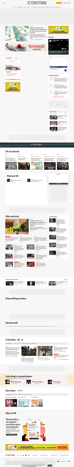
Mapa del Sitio (35, 455)
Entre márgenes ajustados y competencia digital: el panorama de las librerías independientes (49, 159)
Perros (57, 218)
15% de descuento (22, 397)
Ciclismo (21, 236)
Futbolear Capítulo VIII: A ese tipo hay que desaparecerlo (37, 181)
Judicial (56, 77)
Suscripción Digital (54, 455)
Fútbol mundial (38, 262)
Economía (31, 26)
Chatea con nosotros (65, 455)
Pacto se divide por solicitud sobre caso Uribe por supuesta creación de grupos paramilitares (62, 159)
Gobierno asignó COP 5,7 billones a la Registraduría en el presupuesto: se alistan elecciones (19, 265)
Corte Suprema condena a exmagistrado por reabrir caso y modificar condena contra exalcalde (61, 246)
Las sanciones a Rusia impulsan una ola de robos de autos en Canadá (61, 93)
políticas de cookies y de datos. (31, 466)
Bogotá (37, 254)
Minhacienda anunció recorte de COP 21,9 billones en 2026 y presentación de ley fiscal (38, 30)
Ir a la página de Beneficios (11, 434)
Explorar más (15, 383)
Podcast (32, 179)
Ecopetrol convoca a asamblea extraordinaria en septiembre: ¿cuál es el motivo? (38, 223)
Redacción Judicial (30, 362)
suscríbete (8, 75)
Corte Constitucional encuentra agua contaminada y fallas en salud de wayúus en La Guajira (61, 80)
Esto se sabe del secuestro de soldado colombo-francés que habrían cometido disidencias (27, 359)
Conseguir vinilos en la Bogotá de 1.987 (22, 159)
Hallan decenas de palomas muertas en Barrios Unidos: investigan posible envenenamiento (41, 257)
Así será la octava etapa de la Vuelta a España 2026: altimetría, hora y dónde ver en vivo (26, 239)
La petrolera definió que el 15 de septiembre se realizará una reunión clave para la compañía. (38, 228)
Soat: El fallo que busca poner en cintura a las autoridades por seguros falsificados (11, 239)
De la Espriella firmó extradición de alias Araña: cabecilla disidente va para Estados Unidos (61, 349)
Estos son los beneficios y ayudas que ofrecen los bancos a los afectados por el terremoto (61, 86)
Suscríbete (59, 2)
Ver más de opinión (12, 60)
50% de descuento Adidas (10, 397)
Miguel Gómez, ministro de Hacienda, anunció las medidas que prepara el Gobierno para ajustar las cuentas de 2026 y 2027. (38, 36)
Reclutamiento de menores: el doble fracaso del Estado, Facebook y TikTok (61, 356)
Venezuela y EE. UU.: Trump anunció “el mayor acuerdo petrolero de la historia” (58, 52)
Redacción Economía (39, 39)
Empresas (31, 219)
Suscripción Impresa (44, 455)
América (15, 254)
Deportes (12, 179)
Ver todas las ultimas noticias (58, 96)
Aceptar (49, 465)
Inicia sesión (13, 74)
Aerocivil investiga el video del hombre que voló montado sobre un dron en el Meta (37, 159)
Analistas (6, 346)
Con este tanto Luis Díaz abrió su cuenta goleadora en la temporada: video (41, 264)
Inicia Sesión (65, 2)
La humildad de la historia (43, 358)
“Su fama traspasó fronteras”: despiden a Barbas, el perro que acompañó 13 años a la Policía (61, 222)
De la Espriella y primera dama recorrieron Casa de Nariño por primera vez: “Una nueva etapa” (40, 239)
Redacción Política (62, 351)
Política (35, 236)
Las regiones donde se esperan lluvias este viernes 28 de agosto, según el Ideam (62, 254)
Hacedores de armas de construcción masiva (12, 348)
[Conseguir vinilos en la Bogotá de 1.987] (24, 166)
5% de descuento (34, 397)
